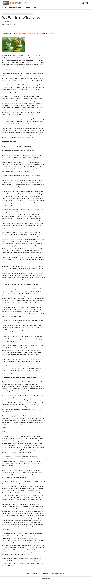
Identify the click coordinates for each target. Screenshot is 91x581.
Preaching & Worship (15, 7)
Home (4, 7)
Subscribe (45, 573)
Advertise (36, 573)
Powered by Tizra (45, 578)
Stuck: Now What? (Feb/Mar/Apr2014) (30, 33)
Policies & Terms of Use (57, 573)
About (28, 573)
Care (34, 7)
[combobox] (68, 3)
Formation (27, 7)
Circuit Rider (50, 33)
